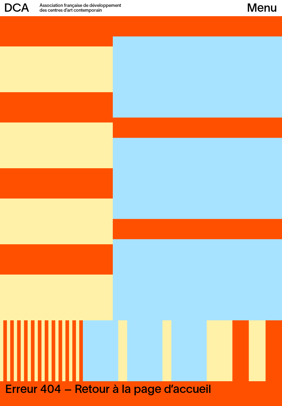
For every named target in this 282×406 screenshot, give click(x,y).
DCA (16, 8)
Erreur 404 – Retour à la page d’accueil (108, 390)
